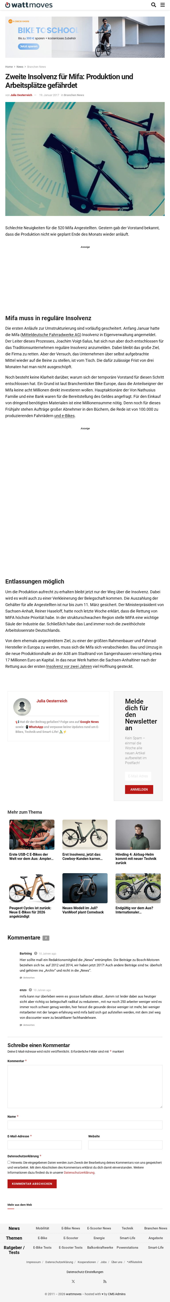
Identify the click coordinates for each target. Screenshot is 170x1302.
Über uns (116, 1262)
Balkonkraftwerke (100, 1248)
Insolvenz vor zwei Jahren (69, 666)
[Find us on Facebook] (65, 1281)
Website (94, 1136)
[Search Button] (153, 5)
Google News (89, 722)
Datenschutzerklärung (25, 1156)
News (20, 66)
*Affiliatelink (134, 1262)
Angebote (156, 1238)
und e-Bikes (64, 416)
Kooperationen (87, 1262)
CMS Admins (117, 1294)
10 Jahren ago (47, 953)
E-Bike (42, 1238)
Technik (127, 1228)
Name (13, 1116)
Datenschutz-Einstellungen (85, 1272)
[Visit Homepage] (28, 5)
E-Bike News (71, 1228)
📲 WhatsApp (34, 727)
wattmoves (73, 1294)
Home (9, 66)
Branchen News (36, 66)
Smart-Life (127, 1238)
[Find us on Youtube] (97, 1281)
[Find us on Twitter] (73, 1281)
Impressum (33, 1262)
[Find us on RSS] (104, 1281)
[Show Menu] (162, 5)
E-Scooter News (99, 1228)
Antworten (29, 977)
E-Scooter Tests (71, 1248)
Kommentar (17, 1061)
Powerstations (127, 1248)
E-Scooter (71, 1238)
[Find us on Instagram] (81, 1281)
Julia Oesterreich (21, 95)
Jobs (103, 1262)
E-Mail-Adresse (20, 1136)
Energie (99, 1238)
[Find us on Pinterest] (89, 1281)
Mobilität (42, 1228)
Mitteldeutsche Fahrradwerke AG (51, 335)
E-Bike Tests (42, 1248)
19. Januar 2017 (49, 95)
